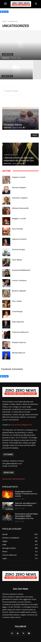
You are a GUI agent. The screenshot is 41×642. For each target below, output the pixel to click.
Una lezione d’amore (13, 124)
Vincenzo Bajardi (19, 187)
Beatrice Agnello (19, 291)
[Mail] (17, 633)
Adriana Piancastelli (20, 208)
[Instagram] (12, 633)
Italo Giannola (18, 322)
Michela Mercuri (18, 353)
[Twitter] (23, 633)
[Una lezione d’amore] (20, 118)
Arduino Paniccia (19, 342)
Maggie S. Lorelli (19, 218)
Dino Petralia (17, 229)
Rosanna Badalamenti (21, 270)
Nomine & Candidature (11, 155)
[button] (36, 4)
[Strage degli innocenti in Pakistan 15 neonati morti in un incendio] (7, 494)
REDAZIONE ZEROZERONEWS (13, 479)
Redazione (7, 127)
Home (4, 21)
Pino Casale (17, 301)
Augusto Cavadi (18, 177)
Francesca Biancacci (20, 332)
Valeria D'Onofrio (19, 239)
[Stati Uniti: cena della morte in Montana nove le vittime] (7, 506)
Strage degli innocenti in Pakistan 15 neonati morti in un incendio (26, 494)
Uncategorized (7, 54)
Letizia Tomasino (19, 280)
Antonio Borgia (18, 249)
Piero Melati (17, 260)
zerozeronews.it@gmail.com (21, 425)
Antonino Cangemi (20, 198)
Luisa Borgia (17, 311)
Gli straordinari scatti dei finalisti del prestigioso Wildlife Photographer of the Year (26, 516)
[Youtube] (29, 633)
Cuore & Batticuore (10, 121)
